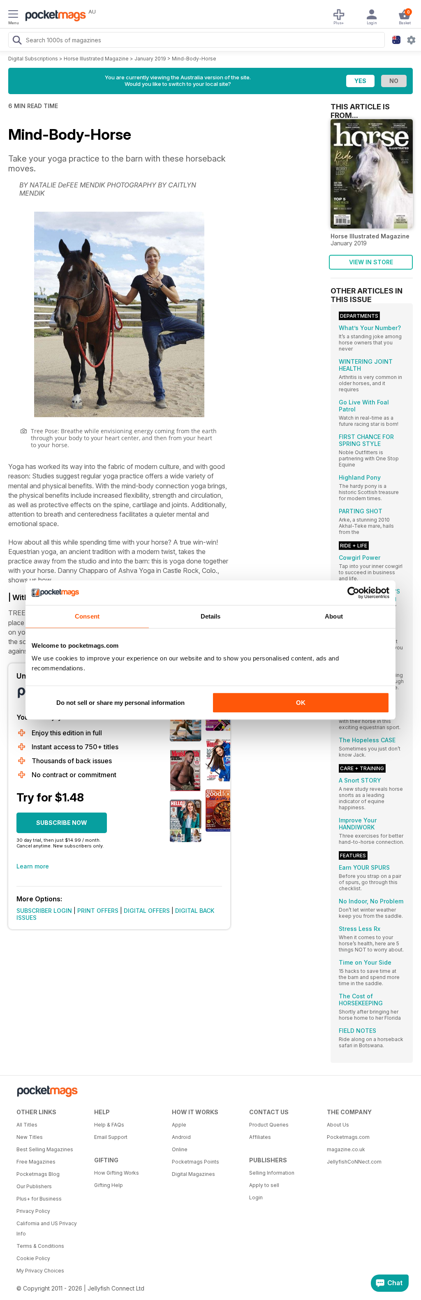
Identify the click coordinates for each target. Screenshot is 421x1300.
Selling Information (271, 1173)
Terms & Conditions (40, 1246)
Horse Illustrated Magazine (96, 58)
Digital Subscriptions (33, 58)
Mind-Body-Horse (194, 58)
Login (256, 1197)
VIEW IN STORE (371, 262)
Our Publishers (34, 1186)
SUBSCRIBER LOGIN (44, 910)
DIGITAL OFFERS (147, 910)
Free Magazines (36, 1162)
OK (300, 702)
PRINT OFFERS (97, 910)
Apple (179, 1125)
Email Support (110, 1137)
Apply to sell (264, 1185)
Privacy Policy (33, 1211)
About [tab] (334, 616)
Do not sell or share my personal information (120, 702)
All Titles (26, 1125)
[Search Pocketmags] (17, 41)
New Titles (29, 1137)
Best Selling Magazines (44, 1149)
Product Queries (269, 1125)
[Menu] (13, 15)
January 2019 (150, 58)
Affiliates (260, 1137)
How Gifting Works (116, 1173)
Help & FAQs (109, 1125)
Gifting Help (108, 1185)
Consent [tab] (87, 616)
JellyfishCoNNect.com (354, 1162)
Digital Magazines (193, 1174)
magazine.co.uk (346, 1149)
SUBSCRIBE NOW (61, 822)
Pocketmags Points (195, 1162)
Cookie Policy (33, 1258)
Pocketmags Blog (38, 1174)
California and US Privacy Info (46, 1228)
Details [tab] (211, 616)
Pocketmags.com (348, 1137)
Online (179, 1149)
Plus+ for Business (39, 1199)
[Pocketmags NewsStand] (53, 16)
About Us (338, 1125)
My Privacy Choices (40, 1271)
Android (181, 1137)
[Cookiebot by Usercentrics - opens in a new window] (353, 593)
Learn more (32, 866)
